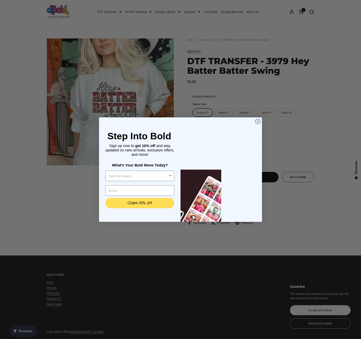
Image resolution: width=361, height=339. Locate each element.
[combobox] (138, 176)
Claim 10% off (139, 203)
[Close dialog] (257, 121)
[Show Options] (170, 176)
